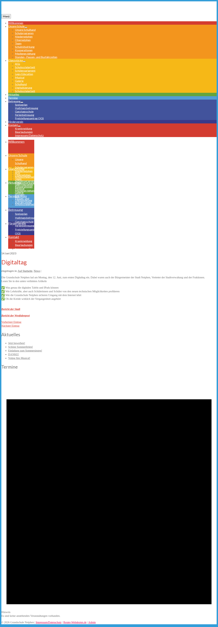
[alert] (109, 496)
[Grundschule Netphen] (109, 9)
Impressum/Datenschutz (48, 622)
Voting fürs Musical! (19, 358)
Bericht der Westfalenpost (15, 315)
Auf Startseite (25, 270)
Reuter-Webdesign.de (75, 622)
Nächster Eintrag (10, 325)
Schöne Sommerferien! (20, 346)
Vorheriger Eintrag (11, 322)
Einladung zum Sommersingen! (25, 350)
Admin (92, 622)
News (37, 270)
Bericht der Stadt (10, 309)
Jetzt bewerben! (16, 343)
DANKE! (13, 354)
